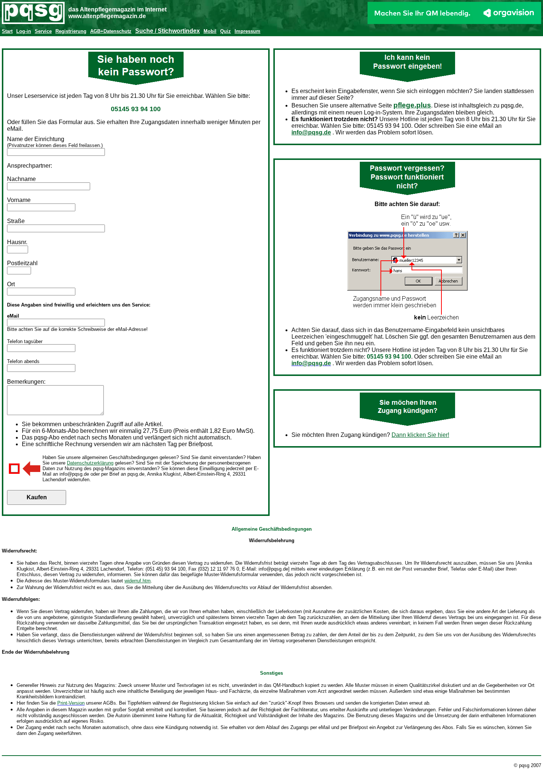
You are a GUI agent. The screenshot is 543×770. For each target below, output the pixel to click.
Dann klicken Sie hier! (420, 435)
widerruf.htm (137, 581)
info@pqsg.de (311, 132)
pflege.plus (412, 105)
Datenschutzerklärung (90, 463)
